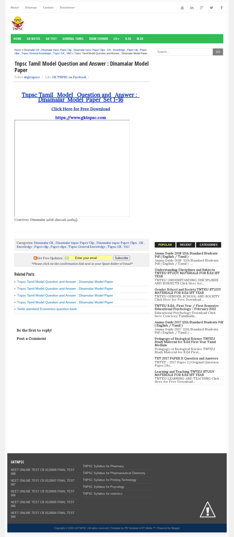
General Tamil (73, 38)
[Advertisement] (189, 86)
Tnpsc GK (58, 53)
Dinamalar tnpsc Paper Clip (56, 50)
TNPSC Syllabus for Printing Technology (109, 480)
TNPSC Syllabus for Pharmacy (103, 466)
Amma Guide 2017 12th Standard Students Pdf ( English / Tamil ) (189, 323)
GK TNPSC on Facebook (69, 77)
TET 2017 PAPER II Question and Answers (186, 358)
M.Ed (140, 38)
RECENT (185, 244)
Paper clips (58, 247)
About (15, 7)
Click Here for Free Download (80, 108)
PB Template (131, 528)
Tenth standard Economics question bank (47, 309)
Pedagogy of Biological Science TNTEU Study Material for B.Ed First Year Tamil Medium (185, 342)
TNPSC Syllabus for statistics (102, 493)
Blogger (175, 528)
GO (218, 52)
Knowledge (119, 50)
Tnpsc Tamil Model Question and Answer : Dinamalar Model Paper (65, 281)
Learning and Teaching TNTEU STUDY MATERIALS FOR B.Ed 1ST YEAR (185, 373)
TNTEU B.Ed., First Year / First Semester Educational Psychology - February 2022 (187, 307)
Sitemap (31, 7)
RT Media (146, 528)
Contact (48, 7)
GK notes (33, 38)
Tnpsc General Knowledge (36, 53)
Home (17, 38)
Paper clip (132, 50)
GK (109, 50)
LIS (117, 38)
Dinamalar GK (31, 50)
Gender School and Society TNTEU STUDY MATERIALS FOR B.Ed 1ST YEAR (188, 291)
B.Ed (128, 38)
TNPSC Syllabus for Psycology (103, 486)
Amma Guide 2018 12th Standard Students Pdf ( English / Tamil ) (186, 255)
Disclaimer (67, 7)
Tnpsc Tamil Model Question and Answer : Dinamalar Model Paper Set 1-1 (81, 97)
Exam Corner (98, 38)
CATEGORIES (209, 244)
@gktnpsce (32, 77)
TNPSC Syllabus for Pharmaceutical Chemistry (114, 473)
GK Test (51, 38)
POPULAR (165, 244)
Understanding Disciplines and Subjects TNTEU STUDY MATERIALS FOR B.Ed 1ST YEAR (187, 273)
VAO (69, 53)
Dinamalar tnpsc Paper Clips (89, 50)
